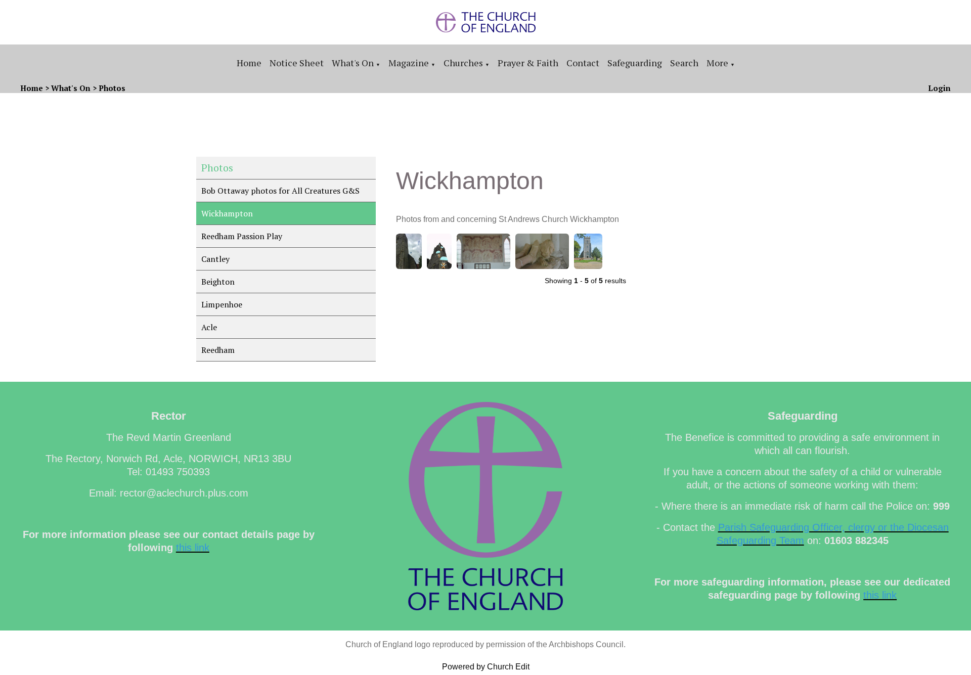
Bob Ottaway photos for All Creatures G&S (280, 190)
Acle (209, 327)
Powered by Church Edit (485, 666)
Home (249, 63)
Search (684, 63)
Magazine (408, 63)
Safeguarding (634, 63)
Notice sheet (297, 63)
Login (939, 88)
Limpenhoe (221, 304)
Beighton (218, 281)
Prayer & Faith (528, 63)
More (717, 63)
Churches (463, 63)
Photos (112, 88)
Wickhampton (227, 213)
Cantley (215, 258)
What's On (353, 63)
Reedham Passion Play (241, 236)
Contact (582, 63)
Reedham (218, 349)
